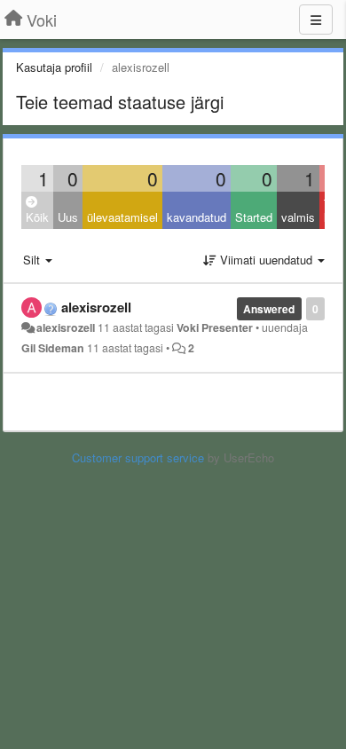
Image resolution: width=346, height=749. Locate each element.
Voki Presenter (215, 327)
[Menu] (316, 19)
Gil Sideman (52, 348)
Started (253, 217)
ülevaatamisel (122, 217)
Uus (68, 217)
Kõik (37, 217)
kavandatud (196, 217)
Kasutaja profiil (54, 67)
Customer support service (138, 457)
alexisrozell (96, 307)
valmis (298, 217)
